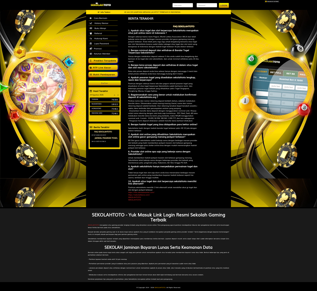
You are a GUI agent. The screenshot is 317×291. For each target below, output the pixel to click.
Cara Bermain (100, 17)
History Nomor (100, 23)
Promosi (97, 48)
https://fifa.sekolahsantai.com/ (141, 192)
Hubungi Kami (100, 38)
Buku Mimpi (99, 28)
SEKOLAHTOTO (134, 197)
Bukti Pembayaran (104, 74)
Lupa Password (101, 43)
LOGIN (224, 5)
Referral (97, 33)
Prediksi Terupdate (104, 60)
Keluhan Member (101, 53)
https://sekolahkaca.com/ (139, 194)
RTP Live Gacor (102, 67)
